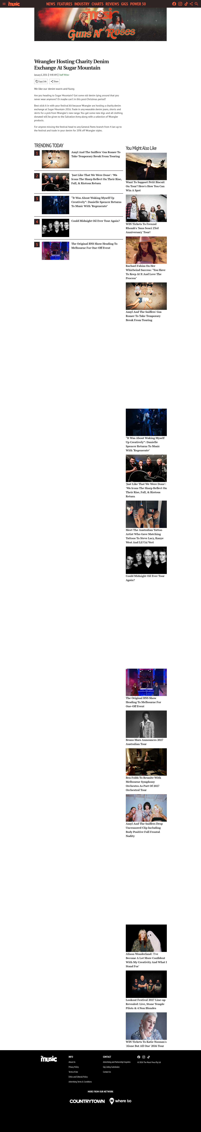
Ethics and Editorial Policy (78, 1077)
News (50, 4)
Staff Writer (64, 74)
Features (64, 4)
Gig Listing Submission (111, 1067)
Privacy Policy (74, 1067)
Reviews (112, 4)
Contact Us (107, 1072)
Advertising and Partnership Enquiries (116, 1062)
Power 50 (138, 4)
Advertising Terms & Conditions (80, 1082)
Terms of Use (73, 1072)
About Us (72, 1062)
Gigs (124, 4)
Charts (97, 4)
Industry (81, 4)
